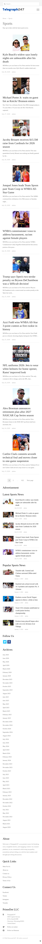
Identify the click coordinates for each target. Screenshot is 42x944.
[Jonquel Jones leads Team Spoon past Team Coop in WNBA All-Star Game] (21, 166)
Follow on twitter (12, 927)
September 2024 (8, 732)
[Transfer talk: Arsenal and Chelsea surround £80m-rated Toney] (8, 570)
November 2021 (7, 817)
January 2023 (7, 795)
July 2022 (6, 809)
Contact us (6, 873)
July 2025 (6, 697)
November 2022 (7, 802)
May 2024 (6, 746)
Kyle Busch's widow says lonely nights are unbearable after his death (20, 58)
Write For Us (6, 866)
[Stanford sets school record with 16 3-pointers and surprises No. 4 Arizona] (8, 584)
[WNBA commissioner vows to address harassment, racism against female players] (21, 212)
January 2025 (7, 718)
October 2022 (7, 806)
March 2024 (6, 753)
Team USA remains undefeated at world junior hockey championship (27, 610)
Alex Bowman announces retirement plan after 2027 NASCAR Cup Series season (18, 412)
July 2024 (6, 739)
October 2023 (7, 771)
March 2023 (6, 788)
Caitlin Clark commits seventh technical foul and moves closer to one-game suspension (20, 457)
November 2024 (7, 725)
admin (25, 508)
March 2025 (6, 711)
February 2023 (7, 792)
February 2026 (7, 672)
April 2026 (6, 665)
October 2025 (7, 686)
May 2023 (6, 781)
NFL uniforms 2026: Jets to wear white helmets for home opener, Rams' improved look (20, 369)
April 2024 (6, 750)
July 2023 (6, 774)
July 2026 (6, 655)
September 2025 (8, 690)
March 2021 (6, 824)
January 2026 (7, 676)
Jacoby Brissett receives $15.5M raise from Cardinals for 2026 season (20, 143)
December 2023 (7, 764)
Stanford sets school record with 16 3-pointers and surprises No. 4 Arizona (27, 586)
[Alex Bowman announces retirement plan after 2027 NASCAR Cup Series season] (21, 389)
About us (5, 870)
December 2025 (7, 679)
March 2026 (6, 669)
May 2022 (6, 813)
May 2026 (6, 662)
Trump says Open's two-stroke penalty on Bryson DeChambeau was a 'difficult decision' (20, 280)
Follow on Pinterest (13, 930)
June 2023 (6, 778)
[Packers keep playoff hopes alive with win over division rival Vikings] (8, 621)
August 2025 (7, 693)
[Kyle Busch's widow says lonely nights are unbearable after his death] (21, 36)
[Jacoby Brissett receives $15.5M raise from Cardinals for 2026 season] (21, 121)
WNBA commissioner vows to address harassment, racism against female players (19, 234)
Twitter (5, 896)
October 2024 (7, 729)
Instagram (6, 899)
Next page (30, 480)
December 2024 (7, 721)
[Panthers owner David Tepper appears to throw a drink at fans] (8, 597)
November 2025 (7, 683)
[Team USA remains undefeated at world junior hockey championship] (8, 608)
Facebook (6, 892)
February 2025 (7, 714)
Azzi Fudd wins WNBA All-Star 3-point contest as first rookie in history (20, 326)
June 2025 (6, 700)
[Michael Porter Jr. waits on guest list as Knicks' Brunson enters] (21, 79)
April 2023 (6, 785)
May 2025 (6, 704)
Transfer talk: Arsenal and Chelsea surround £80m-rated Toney (25, 573)
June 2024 (6, 743)
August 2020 (7, 827)
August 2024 (7, 736)
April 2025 (6, 707)
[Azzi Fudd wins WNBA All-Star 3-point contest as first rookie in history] (21, 303)
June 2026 (6, 658)
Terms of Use (6, 880)
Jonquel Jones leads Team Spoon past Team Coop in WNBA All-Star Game (20, 189)
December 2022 (7, 799)
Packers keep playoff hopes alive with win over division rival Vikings (27, 623)
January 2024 (7, 760)
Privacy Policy (7, 877)
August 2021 (7, 820)
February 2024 (7, 757)
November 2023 (7, 767)
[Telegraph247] (14, 9)
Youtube (5, 903)
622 (23, 481)
